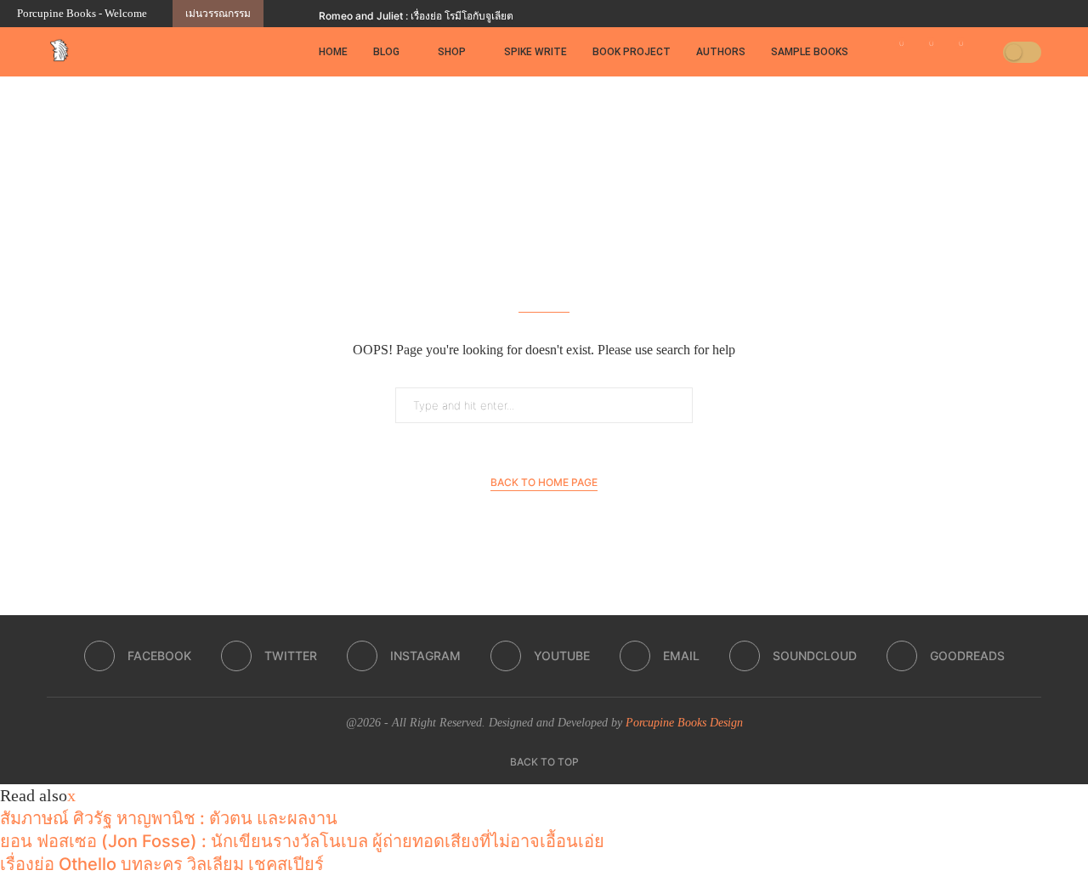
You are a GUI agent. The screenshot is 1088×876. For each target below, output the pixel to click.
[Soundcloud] (1047, 13)
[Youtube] (1008, 13)
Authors (720, 52)
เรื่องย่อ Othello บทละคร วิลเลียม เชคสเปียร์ (162, 864)
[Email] (1027, 13)
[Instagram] (988, 13)
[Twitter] (969, 13)
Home (333, 52)
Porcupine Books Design (684, 722)
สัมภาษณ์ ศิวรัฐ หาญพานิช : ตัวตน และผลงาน (168, 818)
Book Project (631, 52)
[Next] (302, 13)
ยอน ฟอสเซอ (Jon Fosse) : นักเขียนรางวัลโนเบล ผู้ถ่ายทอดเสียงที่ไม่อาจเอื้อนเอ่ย (302, 841)
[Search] (984, 52)
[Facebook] (949, 13)
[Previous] (279, 13)
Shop (452, 52)
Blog (386, 52)
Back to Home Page (544, 482)
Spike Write (535, 52)
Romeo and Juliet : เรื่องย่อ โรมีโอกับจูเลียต (416, 15)
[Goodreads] (1066, 13)
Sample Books (809, 52)
